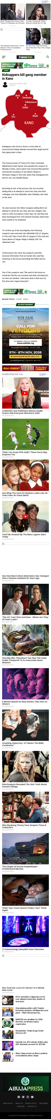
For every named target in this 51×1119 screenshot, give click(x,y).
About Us (19, 1103)
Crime (19, 299)
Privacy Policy (31, 1103)
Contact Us (31, 1106)
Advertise (21, 1106)
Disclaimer (43, 1103)
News (26, 299)
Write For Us (8, 1103)
